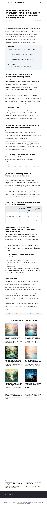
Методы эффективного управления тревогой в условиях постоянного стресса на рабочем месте (13, 482)
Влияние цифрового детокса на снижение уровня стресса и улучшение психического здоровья (33, 385)
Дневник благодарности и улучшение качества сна (21, 58)
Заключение (12, 68)
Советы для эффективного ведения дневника (21, 66)
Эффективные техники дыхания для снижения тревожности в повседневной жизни (13, 384)
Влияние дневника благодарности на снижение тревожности (24, 52)
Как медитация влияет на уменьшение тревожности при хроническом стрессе (33, 361)
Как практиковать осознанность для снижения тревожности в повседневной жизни (13, 361)
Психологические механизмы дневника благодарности (22, 49)
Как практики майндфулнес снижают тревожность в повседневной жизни (12, 338)
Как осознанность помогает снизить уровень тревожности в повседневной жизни (33, 338)
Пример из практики (16, 51)
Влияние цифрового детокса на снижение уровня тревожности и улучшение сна (33, 482)
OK (28, 503)
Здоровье (19, 2)
